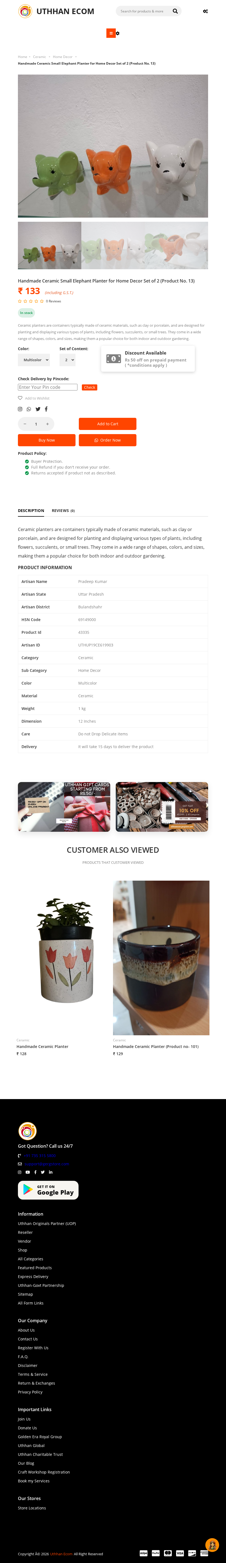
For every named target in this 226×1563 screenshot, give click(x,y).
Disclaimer (27, 1365)
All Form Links (31, 1303)
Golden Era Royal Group (40, 1436)
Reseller (25, 1232)
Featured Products (35, 1267)
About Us (26, 1330)
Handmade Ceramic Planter (42, 1046)
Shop (22, 1250)
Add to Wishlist (37, 398)
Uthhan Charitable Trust (40, 1454)
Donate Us (27, 1427)
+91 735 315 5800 (40, 1155)
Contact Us (28, 1339)
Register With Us (33, 1347)
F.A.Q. (23, 1356)
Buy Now (47, 440)
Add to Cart (107, 423)
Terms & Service (33, 1374)
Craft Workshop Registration (44, 1472)
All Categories (30, 1258)
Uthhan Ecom (61, 1553)
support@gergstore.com (47, 1163)
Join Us (24, 1419)
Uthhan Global (31, 1445)
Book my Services (34, 1480)
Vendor (24, 1241)
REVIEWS (63, 510)
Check (89, 387)
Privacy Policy (30, 1392)
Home (22, 56)
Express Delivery (33, 1276)
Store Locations (32, 1508)
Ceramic (39, 56)
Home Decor (62, 56)
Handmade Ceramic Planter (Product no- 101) (155, 1046)
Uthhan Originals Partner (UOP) (47, 1223)
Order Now (109, 440)
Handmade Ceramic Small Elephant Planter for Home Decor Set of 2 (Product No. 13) (86, 63)
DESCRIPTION (31, 510)
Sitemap (25, 1294)
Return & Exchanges (36, 1383)
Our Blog (26, 1463)
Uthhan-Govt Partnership (41, 1285)
